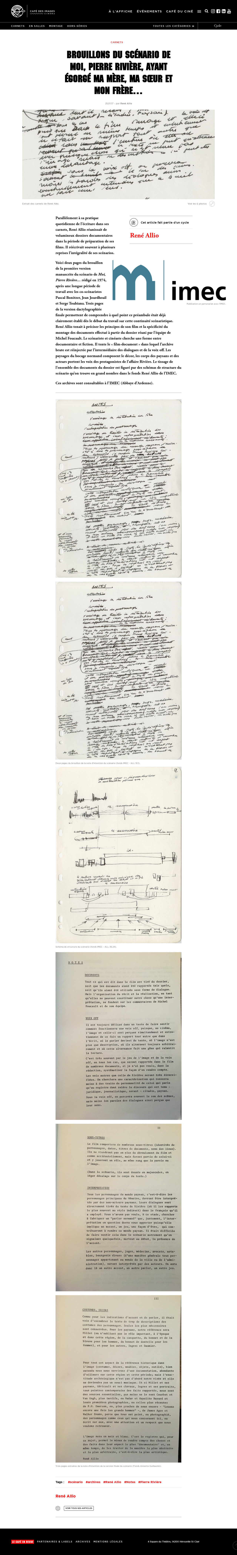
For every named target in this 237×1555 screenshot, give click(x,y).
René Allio (144, 235)
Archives (83, 1541)
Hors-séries (77, 26)
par (124, 103)
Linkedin (224, 11)
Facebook (218, 11)
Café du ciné (179, 11)
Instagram (213, 11)
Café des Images (33, 11)
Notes (130, 1482)
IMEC (114, 383)
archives (94, 1482)
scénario (76, 1482)
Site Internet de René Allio (58, 1508)
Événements (149, 11)
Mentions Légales (108, 1541)
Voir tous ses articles (78, 1508)
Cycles (217, 26)
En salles (37, 26)
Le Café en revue (22, 1542)
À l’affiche (121, 11)
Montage (56, 26)
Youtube (229, 11)
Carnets (18, 26)
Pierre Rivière (150, 1482)
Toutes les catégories (172, 26)
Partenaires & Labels (55, 1541)
